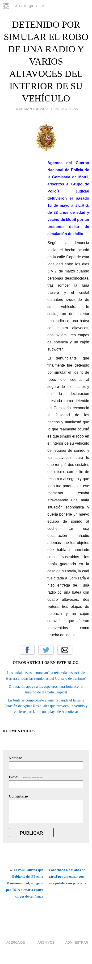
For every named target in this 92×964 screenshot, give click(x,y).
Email (64, 650)
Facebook (27, 650)
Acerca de (15, 942)
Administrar (76, 942)
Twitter (46, 650)
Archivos (46, 942)
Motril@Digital (30, 6)
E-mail (26, 777)
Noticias (70, 109)
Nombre (15, 758)
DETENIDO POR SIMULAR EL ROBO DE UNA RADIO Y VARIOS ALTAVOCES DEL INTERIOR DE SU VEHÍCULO (46, 61)
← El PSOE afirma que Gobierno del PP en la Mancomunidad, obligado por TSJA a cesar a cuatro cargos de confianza (24, 883)
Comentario (18, 796)
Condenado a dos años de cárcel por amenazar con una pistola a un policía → (68, 876)
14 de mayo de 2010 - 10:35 (36, 109)
